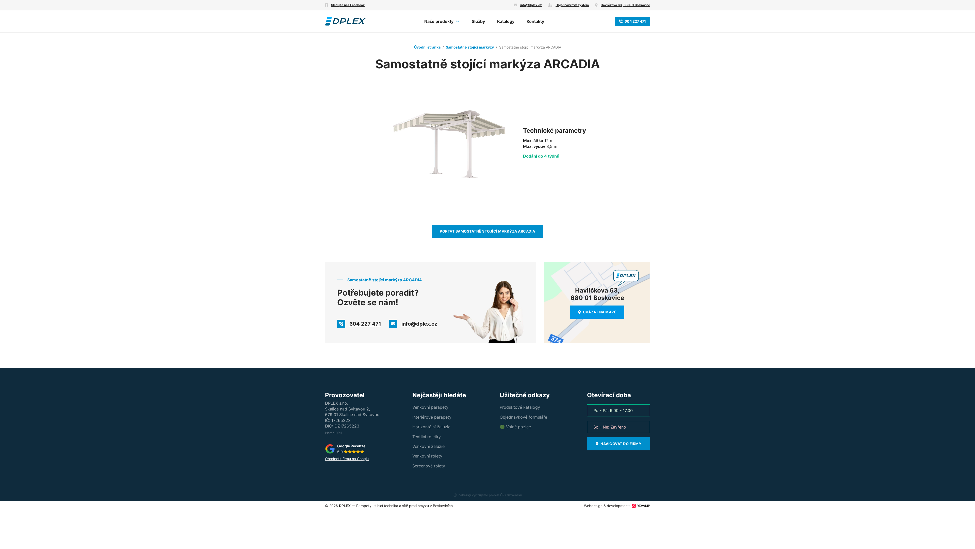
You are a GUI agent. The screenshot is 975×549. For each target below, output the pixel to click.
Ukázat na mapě (599, 312)
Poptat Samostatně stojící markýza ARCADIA (487, 231)
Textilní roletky (426, 436)
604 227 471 (635, 21)
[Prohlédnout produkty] (458, 21)
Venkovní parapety (430, 407)
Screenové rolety (428, 465)
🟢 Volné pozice (515, 426)
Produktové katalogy (520, 407)
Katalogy (505, 21)
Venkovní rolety (427, 456)
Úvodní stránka (427, 47)
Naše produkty (438, 21)
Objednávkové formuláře (523, 417)
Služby (478, 21)
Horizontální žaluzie (431, 426)
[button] (487, 497)
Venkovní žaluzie (428, 446)
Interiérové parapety (431, 417)
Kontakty (535, 21)
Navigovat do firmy (620, 443)
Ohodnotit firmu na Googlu (347, 458)
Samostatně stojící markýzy (470, 47)
